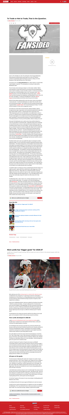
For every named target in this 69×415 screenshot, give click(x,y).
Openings (22, 405)
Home (10, 241)
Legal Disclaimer (12, 409)
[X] (62, 1)
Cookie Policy (57, 407)
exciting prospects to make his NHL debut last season (31, 294)
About (10, 405)
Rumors (15, 1)
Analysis (17, 237)
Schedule (19, 1)
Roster (28, 1)
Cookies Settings (46, 409)
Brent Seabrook (39, 186)
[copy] (15, 23)
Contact (35, 405)
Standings (24, 1)
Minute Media (8, 412)
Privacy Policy (36, 407)
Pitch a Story (22, 407)
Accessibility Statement (25, 409)
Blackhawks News (12, 237)
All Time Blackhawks (23, 237)
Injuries (32, 1)
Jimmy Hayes (19, 134)
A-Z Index (36, 409)
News (12, 1)
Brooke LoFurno (11, 255)
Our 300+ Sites (46, 405)
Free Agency (30, 237)
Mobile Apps (56, 405)
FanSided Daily (12, 407)
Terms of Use (46, 407)
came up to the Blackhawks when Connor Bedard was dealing (24, 320)
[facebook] (60, 1)
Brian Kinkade (11, 20)
